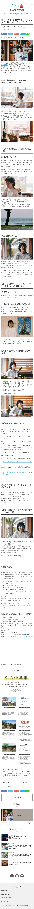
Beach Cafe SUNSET (9, 782)
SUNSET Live (5, 310)
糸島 (9, 786)
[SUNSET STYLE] (17, 7)
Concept (4, 890)
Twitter (10, 33)
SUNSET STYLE (14, 905)
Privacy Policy (5, 894)
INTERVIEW (21, 37)
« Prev (4, 824)
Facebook (5, 33)
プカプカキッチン (6, 445)
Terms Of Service (6, 898)
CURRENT (20, 111)
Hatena (22, 33)
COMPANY (15, 37)
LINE (28, 33)
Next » (29, 824)
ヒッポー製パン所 (11, 447)
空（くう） (17, 452)
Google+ (16, 33)
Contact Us (4, 901)
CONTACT (17, 797)
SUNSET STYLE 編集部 (12, 769)
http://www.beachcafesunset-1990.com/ (20, 636)
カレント (10, 452)
